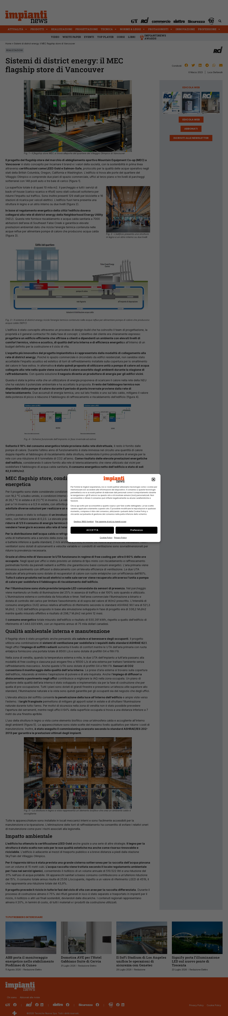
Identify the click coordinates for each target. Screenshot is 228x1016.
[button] (153, 479)
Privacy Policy (120, 537)
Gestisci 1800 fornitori (84, 521)
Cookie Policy (106, 537)
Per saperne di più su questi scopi (110, 521)
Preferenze (136, 530)
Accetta (92, 530)
